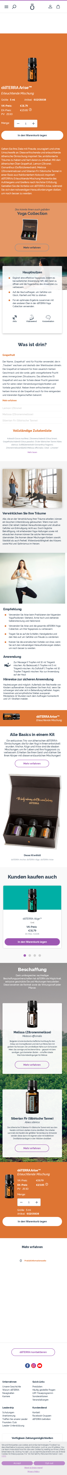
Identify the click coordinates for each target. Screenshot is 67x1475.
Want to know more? (33, 1468)
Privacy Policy (34, 1472)
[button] (25, 955)
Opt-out (49, 1463)
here (4, 1456)
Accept (17, 1463)
